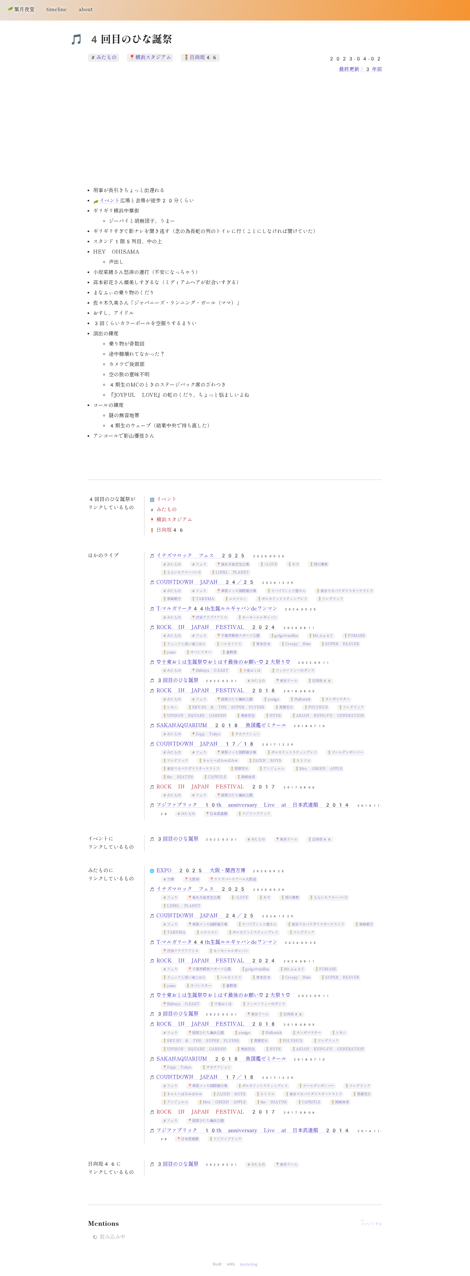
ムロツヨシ (238, 599)
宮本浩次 (263, 644)
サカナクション (247, 734)
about (86, 9)
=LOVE (270, 564)
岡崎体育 (248, 777)
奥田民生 (248, 716)
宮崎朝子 (174, 599)
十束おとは (252, 671)
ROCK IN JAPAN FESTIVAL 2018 (216, 690)
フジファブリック (256, 814)
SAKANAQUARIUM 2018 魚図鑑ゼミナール (221, 725)
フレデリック (332, 599)
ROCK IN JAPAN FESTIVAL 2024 (216, 627)
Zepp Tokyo (208, 734)
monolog (249, 1264)
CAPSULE (217, 777)
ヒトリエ (303, 761)
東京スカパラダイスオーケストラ (346, 591)
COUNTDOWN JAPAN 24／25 (205, 582)
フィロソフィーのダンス (295, 671)
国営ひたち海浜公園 (237, 699)
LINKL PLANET (232, 572)
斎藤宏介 (286, 707)
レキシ (172, 707)
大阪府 (194, 879)
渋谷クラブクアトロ (211, 617)
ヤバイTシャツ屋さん (288, 591)
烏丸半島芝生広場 (235, 564)
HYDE (275, 716)
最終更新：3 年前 (360, 69)
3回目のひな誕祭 (177, 680)
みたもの (106, 57)
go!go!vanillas (286, 636)
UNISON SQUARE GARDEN (196, 716)
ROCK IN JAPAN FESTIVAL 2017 (216, 787)
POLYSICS (318, 707)
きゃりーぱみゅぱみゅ (220, 761)
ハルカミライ (230, 644)
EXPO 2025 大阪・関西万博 (201, 870)
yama (171, 652)
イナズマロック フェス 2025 (201, 555)
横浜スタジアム (153, 57)
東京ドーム (288, 681)
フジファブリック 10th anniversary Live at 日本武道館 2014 (253, 805)
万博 (170, 879)
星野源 (231, 652)
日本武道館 (218, 814)
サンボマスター (337, 699)
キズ (295, 564)
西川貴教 (321, 564)
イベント (109, 201)
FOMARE (356, 636)
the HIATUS (180, 777)
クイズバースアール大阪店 (235, 879)
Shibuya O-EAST (212, 671)
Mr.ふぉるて (323, 636)
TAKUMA (205, 599)
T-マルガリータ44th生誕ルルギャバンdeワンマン (217, 609)
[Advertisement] (235, 130)
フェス (201, 564)
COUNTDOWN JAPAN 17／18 (205, 744)
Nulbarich (302, 699)
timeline (56, 9)
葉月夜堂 (24, 9)
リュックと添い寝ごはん (186, 644)
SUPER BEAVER (342, 644)
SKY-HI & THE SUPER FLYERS (228, 707)
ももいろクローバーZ (184, 572)
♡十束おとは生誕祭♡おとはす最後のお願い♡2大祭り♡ (223, 662)
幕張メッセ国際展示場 (238, 591)
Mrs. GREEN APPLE (320, 769)
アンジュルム (273, 769)
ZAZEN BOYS (267, 761)
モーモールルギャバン (259, 617)
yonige (273, 699)
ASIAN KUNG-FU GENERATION (330, 716)
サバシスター (200, 652)
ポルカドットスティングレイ (284, 599)
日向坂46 (204, 57)
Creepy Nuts (297, 644)
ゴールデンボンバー (347, 752)
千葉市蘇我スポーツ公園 (240, 636)
